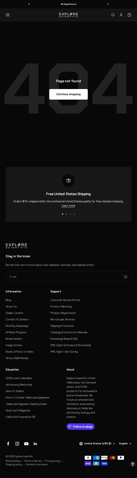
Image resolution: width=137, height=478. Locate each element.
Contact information (37, 464)
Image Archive (14, 345)
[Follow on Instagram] (17, 443)
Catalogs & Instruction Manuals (69, 332)
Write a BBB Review (17, 358)
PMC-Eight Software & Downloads (70, 345)
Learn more (68, 205)
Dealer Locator (15, 313)
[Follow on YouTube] (26, 443)
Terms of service (33, 460)
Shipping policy (14, 464)
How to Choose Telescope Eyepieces (27, 397)
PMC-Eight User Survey (64, 351)
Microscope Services (62, 319)
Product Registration (63, 313)
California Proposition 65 (20, 417)
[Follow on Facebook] (8, 443)
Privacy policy (52, 460)
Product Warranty (61, 306)
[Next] (108, 4)
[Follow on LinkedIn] (35, 443)
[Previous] (29, 4)
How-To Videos (15, 391)
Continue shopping (68, 94)
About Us (11, 306)
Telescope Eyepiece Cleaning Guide (26, 404)
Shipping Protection (62, 326)
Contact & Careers (17, 319)
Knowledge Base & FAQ (64, 339)
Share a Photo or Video (19, 351)
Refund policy (13, 460)
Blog (8, 300)
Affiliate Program (16, 332)
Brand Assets (14, 339)
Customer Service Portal (65, 300)
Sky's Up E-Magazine (18, 410)
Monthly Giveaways (17, 326)
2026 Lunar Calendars (19, 378)
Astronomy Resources (19, 384)
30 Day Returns (68, 4)
